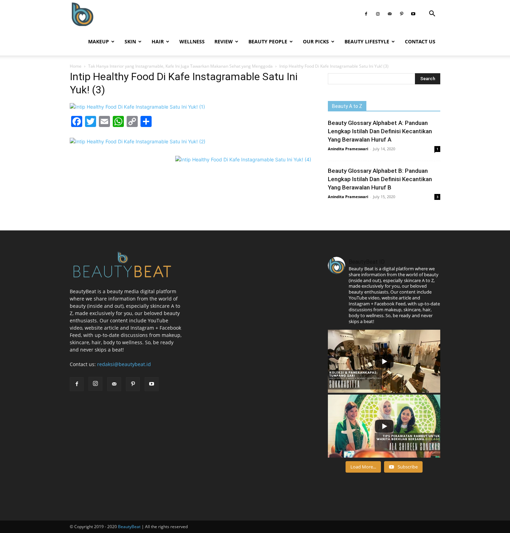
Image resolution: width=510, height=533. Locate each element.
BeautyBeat (129, 527)
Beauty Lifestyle (367, 41)
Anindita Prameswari (348, 148)
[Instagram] (378, 14)
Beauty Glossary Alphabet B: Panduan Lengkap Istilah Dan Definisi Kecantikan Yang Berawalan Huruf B (380, 179)
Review (223, 41)
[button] (432, 14)
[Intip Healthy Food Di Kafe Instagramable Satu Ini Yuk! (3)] (137, 107)
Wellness (192, 41)
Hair (158, 41)
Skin (130, 41)
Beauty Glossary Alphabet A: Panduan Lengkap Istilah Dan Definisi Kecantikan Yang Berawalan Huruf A (380, 131)
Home (76, 66)
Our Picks (316, 41)
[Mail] (389, 14)
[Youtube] (413, 14)
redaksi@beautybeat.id (124, 364)
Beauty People (267, 41)
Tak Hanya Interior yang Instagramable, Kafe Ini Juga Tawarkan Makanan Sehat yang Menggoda (180, 66)
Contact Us (420, 41)
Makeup (98, 41)
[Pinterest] (401, 14)
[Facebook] (366, 14)
